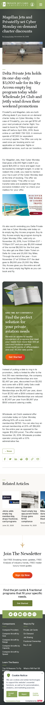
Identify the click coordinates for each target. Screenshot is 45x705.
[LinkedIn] (30, 614)
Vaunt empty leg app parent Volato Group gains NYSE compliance (29, 516)
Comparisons (8, 624)
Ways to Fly (29, 624)
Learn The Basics (10, 662)
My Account (32, 4)
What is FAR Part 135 (32, 668)
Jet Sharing (28, 637)
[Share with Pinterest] (26, 459)
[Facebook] (15, 614)
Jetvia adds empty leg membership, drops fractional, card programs (10, 516)
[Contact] (34, 614)
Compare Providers (10, 630)
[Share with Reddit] (21, 459)
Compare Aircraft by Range (10, 641)
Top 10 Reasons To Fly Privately (11, 669)
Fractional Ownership (32, 641)
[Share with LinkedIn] (15, 459)
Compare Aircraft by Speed (10, 653)
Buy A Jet (27, 645)
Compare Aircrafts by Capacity (11, 647)
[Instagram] (25, 614)
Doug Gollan (9, 37)
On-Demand (29, 634)
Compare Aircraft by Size (10, 635)
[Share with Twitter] (10, 459)
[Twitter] (11, 614)
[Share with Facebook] (4, 459)
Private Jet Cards (31, 630)
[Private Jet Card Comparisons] (14, 4)
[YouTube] (20, 614)
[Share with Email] (37, 459)
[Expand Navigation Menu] (40, 4)
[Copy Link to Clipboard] (32, 459)
